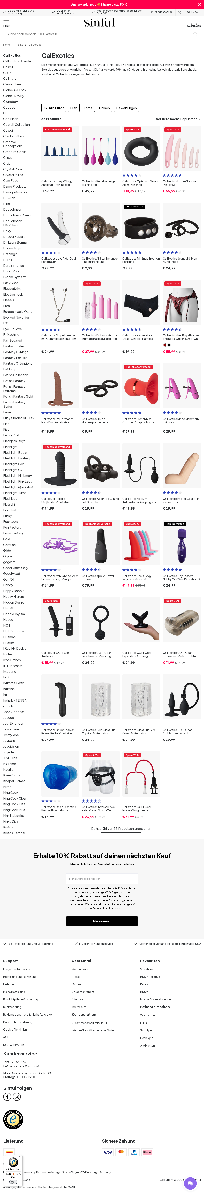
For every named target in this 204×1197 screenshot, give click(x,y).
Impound (9, 671)
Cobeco (9, 107)
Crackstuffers (13, 136)
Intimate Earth (13, 683)
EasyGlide (10, 283)
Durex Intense (13, 265)
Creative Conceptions (13, 144)
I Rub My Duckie (14, 648)
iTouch (8, 706)
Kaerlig (8, 769)
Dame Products (14, 186)
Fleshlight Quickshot (18, 487)
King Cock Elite (14, 804)
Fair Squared (12, 340)
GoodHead (11, 573)
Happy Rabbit (13, 591)
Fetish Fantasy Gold (18, 396)
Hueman (9, 637)
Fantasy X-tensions (17, 363)
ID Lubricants (13, 666)
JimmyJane (11, 735)
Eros (6, 306)
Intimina (9, 689)
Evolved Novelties (16, 317)
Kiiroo (7, 787)
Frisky (7, 516)
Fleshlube (10, 498)
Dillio (6, 204)
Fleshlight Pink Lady (17, 481)
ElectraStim (12, 288)
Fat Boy (9, 369)
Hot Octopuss (14, 631)
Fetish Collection (15, 375)
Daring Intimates (15, 192)
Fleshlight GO (13, 470)
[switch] (13, 1182)
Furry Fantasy (13, 533)
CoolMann (10, 119)
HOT (6, 625)
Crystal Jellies (13, 175)
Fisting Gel (11, 435)
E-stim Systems (15, 277)
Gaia (6, 539)
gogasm (9, 562)
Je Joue (8, 717)
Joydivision (11, 746)
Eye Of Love (12, 329)
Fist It (7, 429)
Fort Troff (10, 510)
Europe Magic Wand (17, 311)
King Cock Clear (14, 798)
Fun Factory (12, 527)
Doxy (7, 231)
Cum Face (10, 180)
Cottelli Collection (16, 124)
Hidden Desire (13, 602)
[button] (199, 4)
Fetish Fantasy (14, 381)
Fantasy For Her (15, 358)
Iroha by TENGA (14, 700)
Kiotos (8, 827)
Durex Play (11, 271)
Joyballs (9, 741)
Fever (7, 412)
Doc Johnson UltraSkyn (12, 223)
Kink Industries (14, 815)
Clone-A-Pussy (14, 90)
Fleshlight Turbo (15, 493)
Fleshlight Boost (15, 452)
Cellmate (10, 78)
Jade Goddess (14, 712)
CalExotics (12, 55)
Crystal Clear (12, 169)
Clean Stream (13, 84)
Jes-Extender (13, 723)
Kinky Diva (10, 821)
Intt (6, 694)
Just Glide (10, 758)
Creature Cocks (14, 152)
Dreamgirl (10, 254)
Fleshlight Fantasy (16, 458)
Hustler (8, 643)
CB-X (7, 73)
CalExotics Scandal (17, 61)
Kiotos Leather (14, 833)
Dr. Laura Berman (15, 242)
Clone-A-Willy (13, 96)
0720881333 (190, 11)
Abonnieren (102, 921)
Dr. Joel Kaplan (14, 237)
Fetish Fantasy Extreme (14, 388)
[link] (7, 44)
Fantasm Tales (14, 346)
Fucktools (10, 522)
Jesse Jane (11, 729)
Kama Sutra (11, 775)
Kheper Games (14, 781)
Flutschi (9, 504)
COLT (7, 113)
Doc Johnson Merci (17, 215)
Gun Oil (8, 579)
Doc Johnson (12, 209)
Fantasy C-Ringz (15, 352)
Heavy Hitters (13, 596)
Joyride (8, 752)
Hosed (8, 619)
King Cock (10, 792)
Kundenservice (164, 11)
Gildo (7, 550)
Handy (8, 585)
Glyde (7, 556)
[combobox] (98, 34)
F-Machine (11, 334)
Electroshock (13, 294)
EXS (6, 323)
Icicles (7, 654)
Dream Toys (12, 248)
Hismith (8, 608)
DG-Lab (9, 198)
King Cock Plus (14, 810)
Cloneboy (10, 101)
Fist (6, 424)
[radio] (124, 175)
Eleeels (8, 300)
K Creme (9, 764)
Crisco (8, 157)
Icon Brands (12, 660)
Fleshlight (10, 447)
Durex (7, 260)
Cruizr (7, 163)
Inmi (6, 677)
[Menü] (20, 1157)
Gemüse (9, 545)
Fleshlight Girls (14, 464)
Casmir (8, 67)
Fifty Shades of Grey (18, 418)
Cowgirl (8, 130)
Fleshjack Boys (14, 441)
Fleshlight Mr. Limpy (17, 475)
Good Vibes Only (15, 568)
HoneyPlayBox (14, 614)
